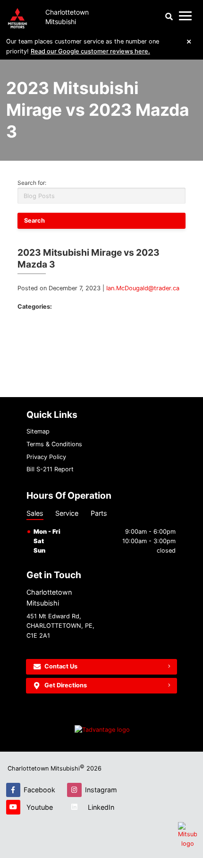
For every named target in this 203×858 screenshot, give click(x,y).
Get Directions (65, 685)
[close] (189, 41)
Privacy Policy (46, 456)
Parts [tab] (99, 513)
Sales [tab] (34, 513)
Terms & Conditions (54, 444)
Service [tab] (66, 513)
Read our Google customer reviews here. (90, 51)
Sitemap (38, 431)
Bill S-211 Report (50, 469)
